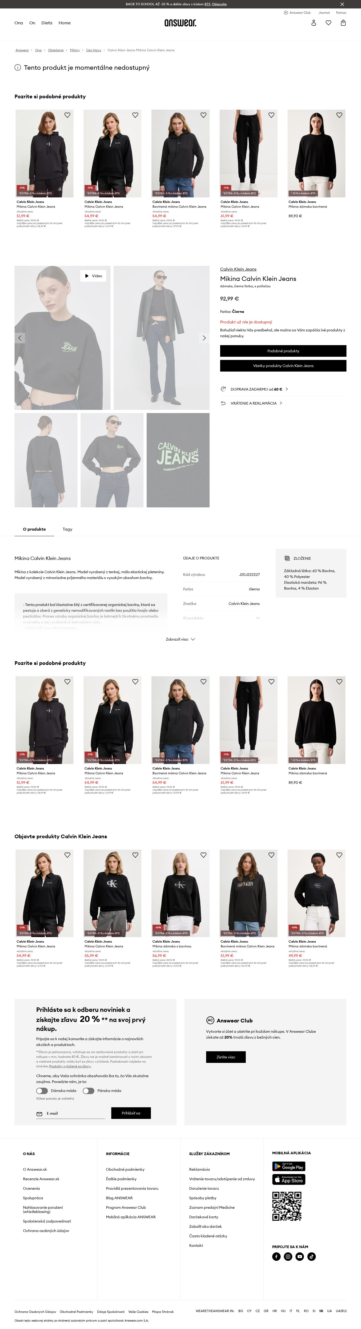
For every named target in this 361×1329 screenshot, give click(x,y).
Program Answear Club (126, 1207)
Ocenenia (31, 1188)
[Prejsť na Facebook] (276, 1256)
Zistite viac (226, 1057)
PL (298, 1311)
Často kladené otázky (208, 1236)
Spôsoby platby (202, 1198)
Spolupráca (33, 1198)
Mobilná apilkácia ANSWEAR (131, 1217)
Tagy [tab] (67, 529)
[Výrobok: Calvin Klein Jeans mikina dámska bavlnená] (316, 153)
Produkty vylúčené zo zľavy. (70, 1066)
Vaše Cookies (138, 1312)
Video (97, 276)
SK (321, 1311)
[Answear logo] (180, 23)
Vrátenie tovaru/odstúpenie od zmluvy (222, 1179)
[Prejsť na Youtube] (299, 1256)
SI (314, 1311)
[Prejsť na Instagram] (288, 1256)
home (65, 22)
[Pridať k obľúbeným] (67, 115)
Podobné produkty (283, 351)
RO (306, 1311)
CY (249, 1311)
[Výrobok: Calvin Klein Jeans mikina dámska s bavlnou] (180, 893)
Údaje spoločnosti (111, 1312)
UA (329, 1311)
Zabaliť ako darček (205, 1226)
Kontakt (196, 1245)
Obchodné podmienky (125, 1169)
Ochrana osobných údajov (46, 1230)
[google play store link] (288, 1166)
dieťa (46, 22)
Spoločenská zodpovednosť (47, 1221)
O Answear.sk (35, 1169)
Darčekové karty (203, 1217)
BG (240, 1311)
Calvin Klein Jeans (238, 269)
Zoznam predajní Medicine (212, 1207)
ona (19, 22)
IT (291, 1311)
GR (266, 1311)
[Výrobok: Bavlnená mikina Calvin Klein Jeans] (180, 153)
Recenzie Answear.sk (41, 1179)
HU (283, 1311)
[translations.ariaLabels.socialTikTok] (311, 1257)
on (32, 22)
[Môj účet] (314, 23)
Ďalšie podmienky (121, 1179)
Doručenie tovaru (204, 1188)
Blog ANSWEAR (119, 1198)
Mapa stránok (163, 1312)
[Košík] (343, 23)
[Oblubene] (328, 23)
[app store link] (288, 1179)
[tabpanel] (181, 590)
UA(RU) (341, 1311)
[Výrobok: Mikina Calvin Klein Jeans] (44, 153)
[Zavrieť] (342, 4)
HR (274, 1311)
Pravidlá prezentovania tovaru (132, 1188)
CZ (258, 1311)
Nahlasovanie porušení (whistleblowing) (43, 1209)
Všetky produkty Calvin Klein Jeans (283, 365)
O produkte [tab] (34, 529)
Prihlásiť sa (131, 1113)
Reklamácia (199, 1169)
